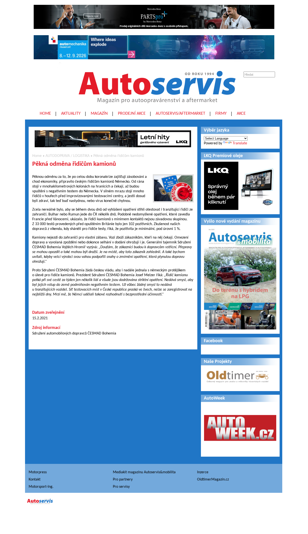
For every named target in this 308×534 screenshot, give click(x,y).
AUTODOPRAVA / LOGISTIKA (67, 156)
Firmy (221, 113)
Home (45, 113)
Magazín (99, 113)
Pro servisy (121, 487)
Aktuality (71, 113)
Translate (240, 143)
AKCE (241, 113)
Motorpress (38, 472)
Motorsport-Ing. (41, 487)
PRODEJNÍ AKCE (132, 113)
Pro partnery (123, 479)
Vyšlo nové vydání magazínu (232, 221)
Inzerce (202, 472)
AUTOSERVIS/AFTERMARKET (180, 113)
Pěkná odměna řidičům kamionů (118, 156)
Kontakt (34, 479)
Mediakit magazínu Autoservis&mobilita (144, 472)
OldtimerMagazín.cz (213, 479)
